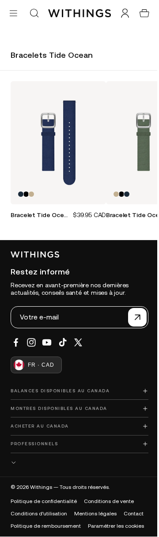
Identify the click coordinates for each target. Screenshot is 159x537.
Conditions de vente (109, 501)
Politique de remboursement (46, 526)
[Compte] (120, 13)
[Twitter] (78, 342)
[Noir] (26, 191)
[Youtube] (47, 342)
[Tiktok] (62, 342)
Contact (134, 514)
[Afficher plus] (77, 462)
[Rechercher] (34, 13)
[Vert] (31, 191)
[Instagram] (31, 342)
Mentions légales (95, 514)
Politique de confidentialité (44, 501)
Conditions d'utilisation (39, 514)
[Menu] (13, 13)
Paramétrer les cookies (116, 526)
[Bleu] (21, 191)
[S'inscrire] (133, 317)
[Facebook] (16, 342)
